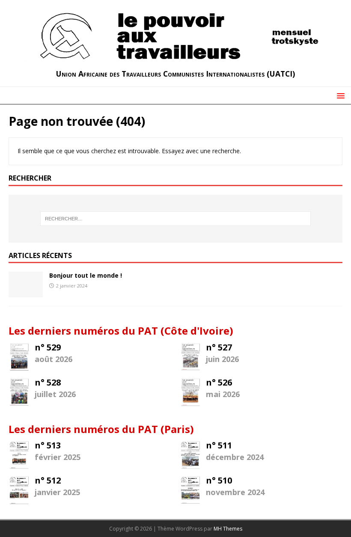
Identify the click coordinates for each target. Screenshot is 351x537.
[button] (339, 95)
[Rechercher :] (175, 218)
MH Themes (228, 528)
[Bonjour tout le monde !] (26, 292)
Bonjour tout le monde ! (85, 275)
